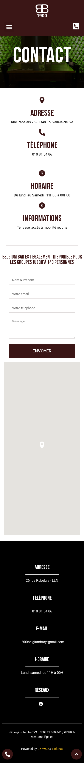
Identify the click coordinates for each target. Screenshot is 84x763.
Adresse (42, 113)
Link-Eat (57, 748)
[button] (9, 27)
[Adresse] (42, 100)
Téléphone (42, 145)
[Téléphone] (42, 132)
